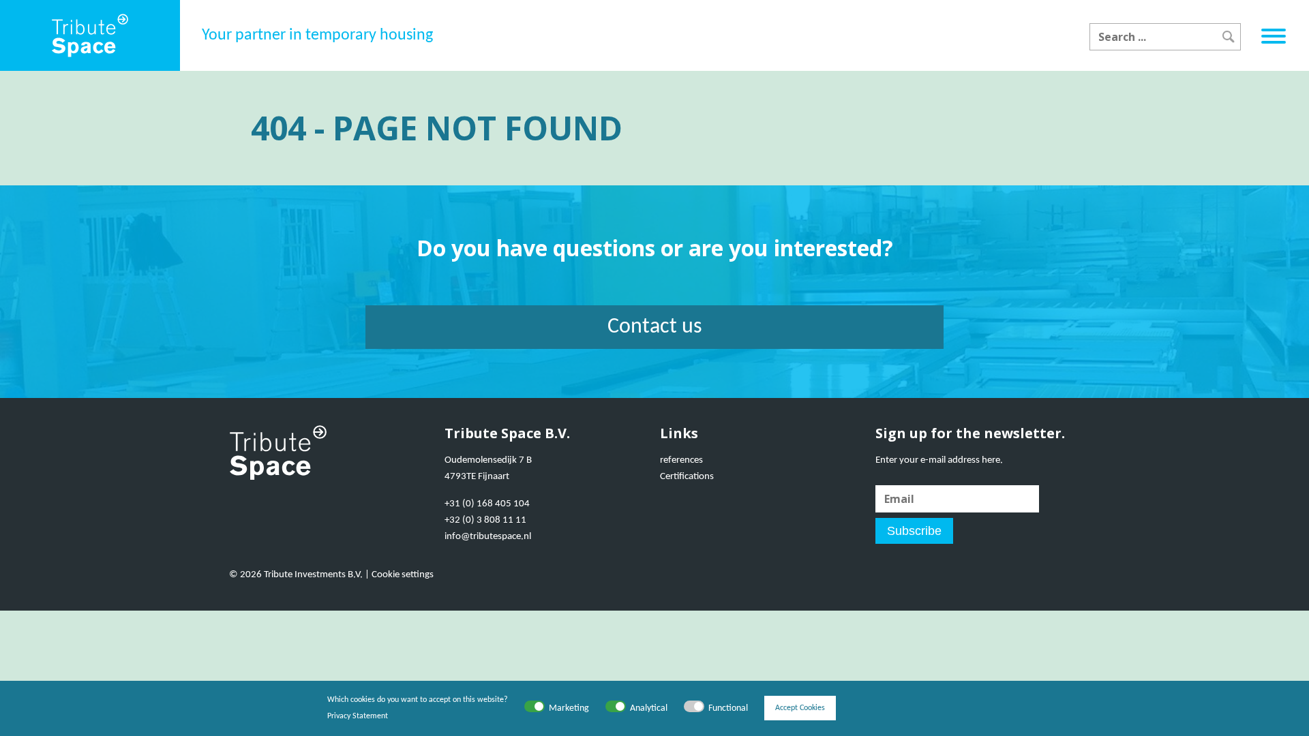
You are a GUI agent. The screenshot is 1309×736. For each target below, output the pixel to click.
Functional (728, 708)
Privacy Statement (357, 716)
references (681, 460)
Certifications (687, 477)
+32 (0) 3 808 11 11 (485, 520)
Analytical (648, 708)
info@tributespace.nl (488, 537)
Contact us (654, 327)
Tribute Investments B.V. (313, 575)
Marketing (569, 708)
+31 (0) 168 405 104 (487, 504)
